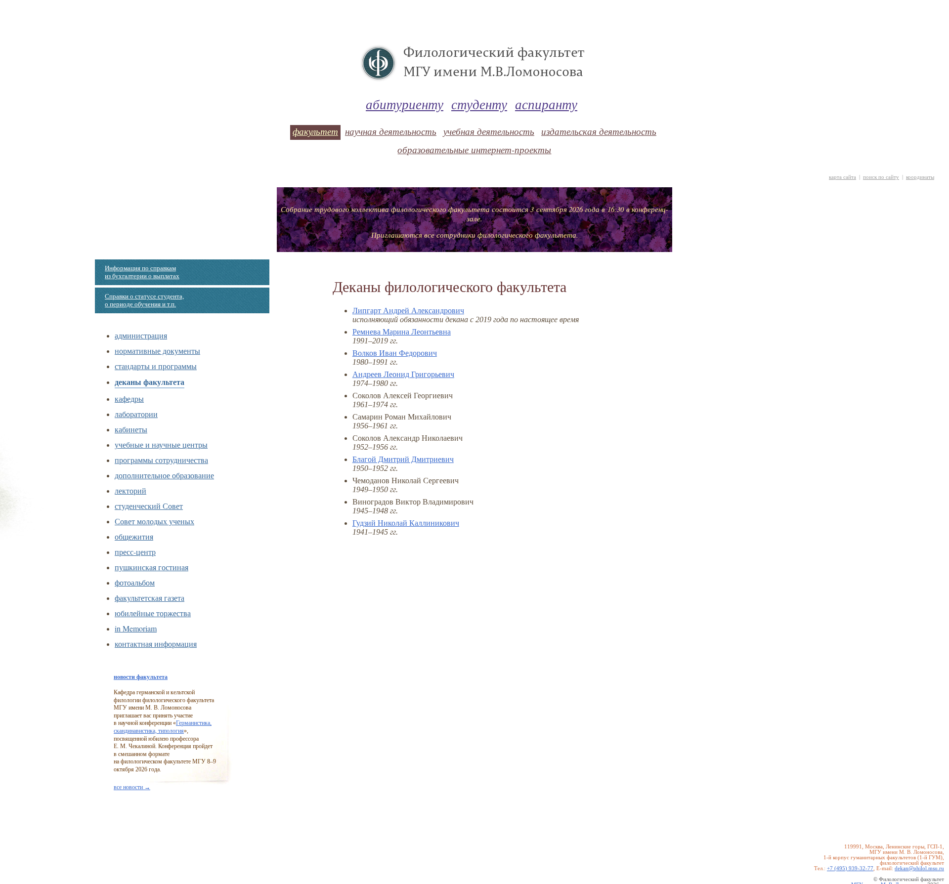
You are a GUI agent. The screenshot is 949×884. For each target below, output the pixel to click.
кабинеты (131, 429)
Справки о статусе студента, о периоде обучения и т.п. (144, 300)
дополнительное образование (164, 475)
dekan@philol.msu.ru (919, 868)
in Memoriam (136, 628)
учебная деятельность (488, 131)
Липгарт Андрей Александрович (408, 310)
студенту (479, 104)
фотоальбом (135, 582)
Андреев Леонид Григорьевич (403, 374)
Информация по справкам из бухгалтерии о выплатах (142, 272)
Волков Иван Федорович (394, 353)
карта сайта (842, 177)
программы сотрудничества (161, 460)
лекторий (130, 490)
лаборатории (136, 414)
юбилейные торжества (153, 613)
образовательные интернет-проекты (474, 149)
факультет (315, 131)
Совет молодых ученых (154, 521)
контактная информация (156, 643)
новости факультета (141, 677)
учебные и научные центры (161, 444)
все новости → (132, 787)
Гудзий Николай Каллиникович (405, 523)
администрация (141, 335)
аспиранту (546, 104)
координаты (920, 177)
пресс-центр (135, 552)
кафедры (129, 398)
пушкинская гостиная (151, 567)
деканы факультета (149, 381)
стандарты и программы (156, 366)
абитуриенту (404, 104)
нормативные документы (157, 350)
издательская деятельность (598, 131)
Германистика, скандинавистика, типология (163, 726)
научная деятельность (390, 131)
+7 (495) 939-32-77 (850, 868)
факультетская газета (149, 597)
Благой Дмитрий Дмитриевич (403, 459)
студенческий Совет (149, 506)
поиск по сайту (881, 177)
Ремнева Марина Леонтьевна (401, 332)
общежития (134, 536)
